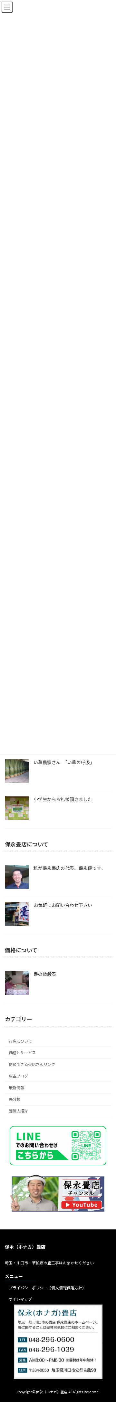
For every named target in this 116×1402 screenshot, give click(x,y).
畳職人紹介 (18, 1111)
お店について (20, 1041)
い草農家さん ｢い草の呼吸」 (64, 762)
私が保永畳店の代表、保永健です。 (69, 868)
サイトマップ (20, 1299)
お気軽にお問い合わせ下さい (63, 905)
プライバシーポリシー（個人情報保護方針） (47, 1287)
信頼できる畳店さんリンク (32, 1064)
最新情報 (16, 1087)
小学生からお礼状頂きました (63, 799)
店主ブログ (18, 1076)
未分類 (14, 1099)
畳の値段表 (45, 974)
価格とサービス (22, 1052)
